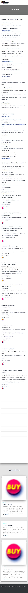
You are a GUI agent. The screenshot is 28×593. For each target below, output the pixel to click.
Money (4, 502)
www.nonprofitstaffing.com (6, 76)
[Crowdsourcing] (14, 487)
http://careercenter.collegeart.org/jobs (8, 41)
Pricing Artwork (7, 569)
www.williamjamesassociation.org (7, 61)
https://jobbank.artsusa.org (6, 116)
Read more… (6, 514)
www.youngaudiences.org (6, 103)
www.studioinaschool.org (6, 80)
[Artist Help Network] (5, 2)
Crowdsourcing (7, 504)
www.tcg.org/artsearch (5, 192)
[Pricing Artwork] (14, 552)
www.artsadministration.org (6, 30)
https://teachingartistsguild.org (6, 88)
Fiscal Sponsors (8, 525)
